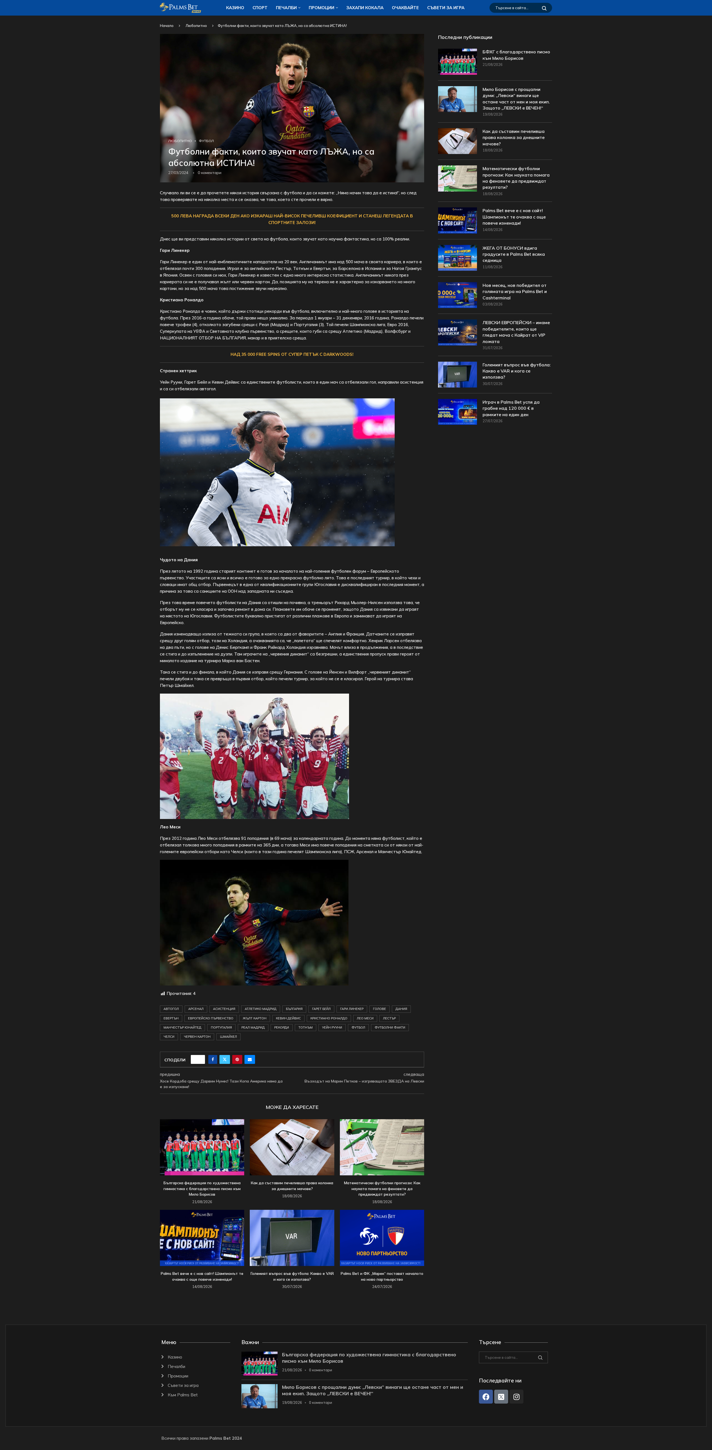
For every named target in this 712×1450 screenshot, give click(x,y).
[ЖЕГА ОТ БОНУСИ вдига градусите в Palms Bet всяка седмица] (457, 258)
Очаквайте (405, 7)
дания (401, 1009)
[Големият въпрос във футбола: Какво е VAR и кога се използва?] (292, 1238)
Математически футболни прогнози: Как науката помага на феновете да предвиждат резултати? (382, 1188)
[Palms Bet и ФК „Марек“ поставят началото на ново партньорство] (382, 1238)
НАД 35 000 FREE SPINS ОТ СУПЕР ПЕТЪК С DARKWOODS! (292, 354)
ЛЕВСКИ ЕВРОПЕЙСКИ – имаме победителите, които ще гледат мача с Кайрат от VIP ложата (516, 332)
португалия (221, 1027)
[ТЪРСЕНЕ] (544, 8)
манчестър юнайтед (182, 1027)
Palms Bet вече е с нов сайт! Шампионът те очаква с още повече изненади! (514, 217)
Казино (235, 7)
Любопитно (196, 25)
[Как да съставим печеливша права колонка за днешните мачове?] (292, 1147)
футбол (358, 1027)
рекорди (281, 1027)
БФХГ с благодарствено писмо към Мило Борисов (516, 55)
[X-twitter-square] (501, 1397)
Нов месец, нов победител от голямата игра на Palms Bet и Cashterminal (515, 291)
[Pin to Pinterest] (237, 1059)
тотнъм (305, 1027)
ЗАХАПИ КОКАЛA (365, 7)
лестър (389, 1018)
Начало (167, 25)
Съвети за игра (445, 7)
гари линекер (352, 1009)
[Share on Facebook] (212, 1059)
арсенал (196, 1009)
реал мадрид (253, 1027)
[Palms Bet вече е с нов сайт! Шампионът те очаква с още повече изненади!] (202, 1238)
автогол (171, 1009)
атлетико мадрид (260, 1009)
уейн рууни (332, 1027)
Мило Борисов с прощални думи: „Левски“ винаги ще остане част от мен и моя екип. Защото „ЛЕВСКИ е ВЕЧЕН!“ (516, 98)
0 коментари (320, 1370)
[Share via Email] (249, 1059)
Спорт (260, 7)
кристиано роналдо (328, 1018)
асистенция (224, 1009)
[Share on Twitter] (224, 1059)
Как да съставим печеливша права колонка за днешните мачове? (514, 137)
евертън (171, 1018)
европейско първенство (210, 1018)
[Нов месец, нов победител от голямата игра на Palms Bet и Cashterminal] (457, 295)
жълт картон (254, 1018)
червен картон (197, 1037)
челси (169, 1037)
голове (379, 1009)
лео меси (365, 1018)
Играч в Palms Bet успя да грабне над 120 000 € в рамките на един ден (511, 408)
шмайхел (228, 1037)
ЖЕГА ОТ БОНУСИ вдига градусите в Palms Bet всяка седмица (514, 254)
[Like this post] (200, 1059)
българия (294, 1009)
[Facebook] (486, 1397)
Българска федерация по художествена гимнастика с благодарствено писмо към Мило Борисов (202, 1188)
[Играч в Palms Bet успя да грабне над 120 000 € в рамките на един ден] (457, 412)
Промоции (321, 7)
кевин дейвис (288, 1018)
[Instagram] (516, 1397)
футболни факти (390, 1027)
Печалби (286, 7)
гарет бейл (321, 1009)
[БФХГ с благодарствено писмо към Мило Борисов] (457, 62)
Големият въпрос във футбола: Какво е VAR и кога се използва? (517, 371)
